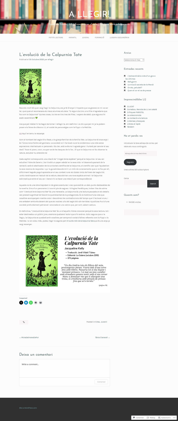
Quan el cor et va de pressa (139, 90)
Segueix (130, 162)
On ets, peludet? (135, 87)
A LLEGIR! (89, 15)
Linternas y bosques (136, 121)
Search (153, 184)
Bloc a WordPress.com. (28, 408)
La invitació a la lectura (137, 118)
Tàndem (130, 127)
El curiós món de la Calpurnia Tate (80, 221)
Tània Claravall (101, 337)
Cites (97, 322)
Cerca (126, 178)
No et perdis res (133, 136)
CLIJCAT (130, 106)
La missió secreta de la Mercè (140, 84)
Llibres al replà (133, 124)
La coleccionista (134, 115)
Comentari (101, 382)
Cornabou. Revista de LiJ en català (142, 109)
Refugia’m (132, 82)
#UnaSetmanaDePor (30, 337)
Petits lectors (56, 37)
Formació (99, 37)
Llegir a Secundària (119, 37)
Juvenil (85, 37)
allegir (51, 59)
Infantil (73, 37)
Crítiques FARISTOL (135, 112)
